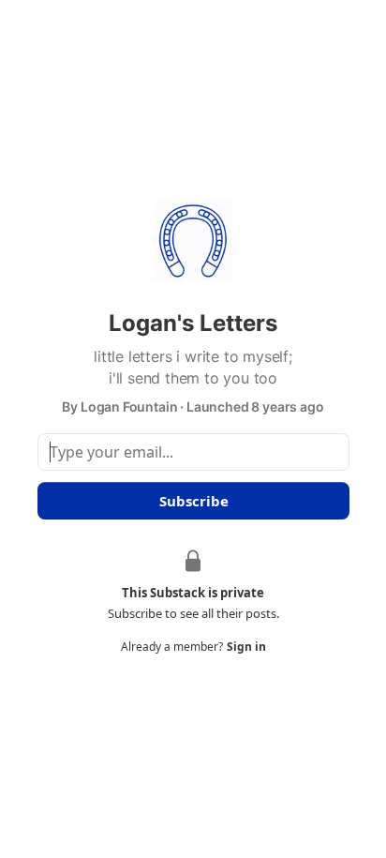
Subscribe (193, 500)
